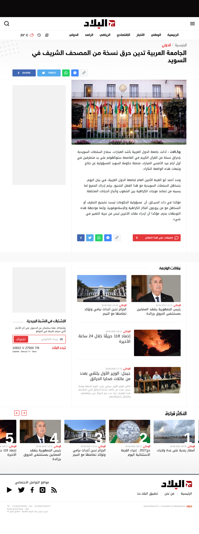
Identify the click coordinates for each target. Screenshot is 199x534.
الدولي (74, 35)
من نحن (169, 493)
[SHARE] (81, 237)
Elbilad (99, 24)
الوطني (156, 35)
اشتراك (21, 339)
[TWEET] (90, 237)
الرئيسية (173, 35)
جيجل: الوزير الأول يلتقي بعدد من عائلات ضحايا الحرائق (105, 376)
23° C (24, 35)
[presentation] (24, 413)
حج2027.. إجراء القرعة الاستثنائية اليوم (135, 452)
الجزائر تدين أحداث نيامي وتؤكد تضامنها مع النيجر (105, 311)
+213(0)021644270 (42, 506)
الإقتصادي (123, 35)
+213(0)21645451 (19, 506)
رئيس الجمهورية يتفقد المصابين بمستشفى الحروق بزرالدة (159, 311)
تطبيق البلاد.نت (147, 493)
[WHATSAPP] (66, 72)
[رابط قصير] (84, 72)
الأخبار (141, 35)
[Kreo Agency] (189, 506)
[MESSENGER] (75, 72)
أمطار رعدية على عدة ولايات (176, 450)
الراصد (89, 35)
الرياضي (105, 35)
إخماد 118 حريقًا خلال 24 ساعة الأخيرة (104, 338)
